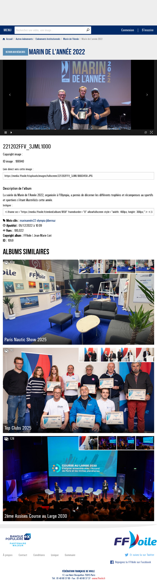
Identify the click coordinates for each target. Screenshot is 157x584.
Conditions (39, 555)
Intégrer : (8, 205)
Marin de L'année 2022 (57, 53)
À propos (7, 555)
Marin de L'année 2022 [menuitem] (92, 39)
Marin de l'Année (71, 39)
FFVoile (130, 12)
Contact (23, 555)
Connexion (127, 30)
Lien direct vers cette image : (18, 169)
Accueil (9, 39)
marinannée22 (28, 220)
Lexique (55, 555)
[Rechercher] (88, 30)
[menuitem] (8, 39)
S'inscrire (147, 30)
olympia (41, 220)
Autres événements (24, 39)
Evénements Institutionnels (48, 39)
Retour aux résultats (15, 52)
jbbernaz (51, 220)
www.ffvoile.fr (98, 578)
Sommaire (70, 555)
